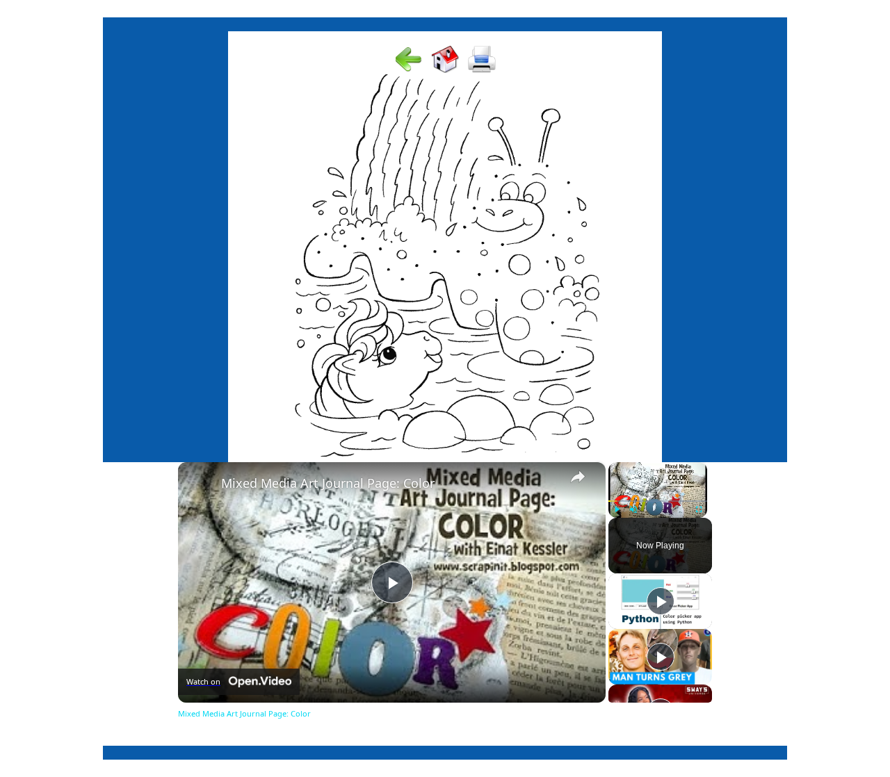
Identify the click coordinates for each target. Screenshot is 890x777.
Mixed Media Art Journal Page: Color (328, 483)
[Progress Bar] (657, 501)
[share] (577, 476)
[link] (200, 484)
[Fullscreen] (698, 509)
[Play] (616, 509)
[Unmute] (633, 509)
